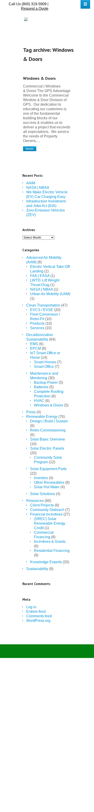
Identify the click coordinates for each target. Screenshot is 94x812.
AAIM (30, 183)
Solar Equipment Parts (48, 469)
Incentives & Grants (49, 541)
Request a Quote (34, 8)
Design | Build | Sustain (49, 421)
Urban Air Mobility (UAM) (50, 294)
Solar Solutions (42, 494)
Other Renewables (49, 482)
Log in (31, 607)
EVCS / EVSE (41, 310)
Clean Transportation (43, 305)
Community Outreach (47, 510)
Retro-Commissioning (47, 430)
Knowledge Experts (46, 562)
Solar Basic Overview (47, 439)
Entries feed (36, 611)
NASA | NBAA (37, 187)
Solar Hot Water (47, 487)
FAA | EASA (40, 276)
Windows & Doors (39, 78)
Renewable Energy (41, 416)
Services (37, 328)
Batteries (41, 387)
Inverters (41, 478)
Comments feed (39, 616)
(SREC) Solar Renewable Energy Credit (49, 523)
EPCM (35, 348)
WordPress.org (38, 621)
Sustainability (37, 569)
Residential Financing (52, 551)
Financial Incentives (46, 514)
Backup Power (46, 382)
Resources (35, 501)
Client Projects (42, 505)
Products (37, 323)
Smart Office (44, 367)
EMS (34, 344)
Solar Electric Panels (47, 448)
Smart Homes (45, 362)
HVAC (39, 401)
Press (31, 412)
